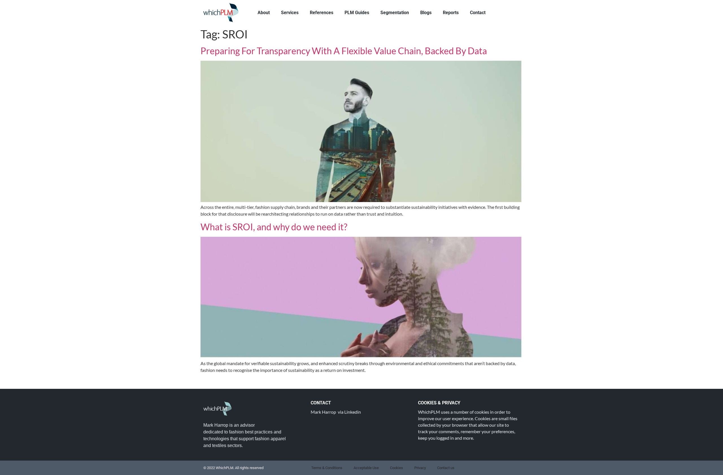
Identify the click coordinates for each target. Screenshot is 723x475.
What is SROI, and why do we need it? (274, 226)
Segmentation (394, 12)
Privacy (420, 468)
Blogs (426, 12)
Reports (451, 12)
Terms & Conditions (326, 468)
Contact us (445, 468)
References (321, 12)
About (264, 12)
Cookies (396, 468)
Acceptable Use (366, 468)
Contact (477, 12)
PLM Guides (357, 12)
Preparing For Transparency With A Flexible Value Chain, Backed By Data (344, 50)
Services (290, 12)
